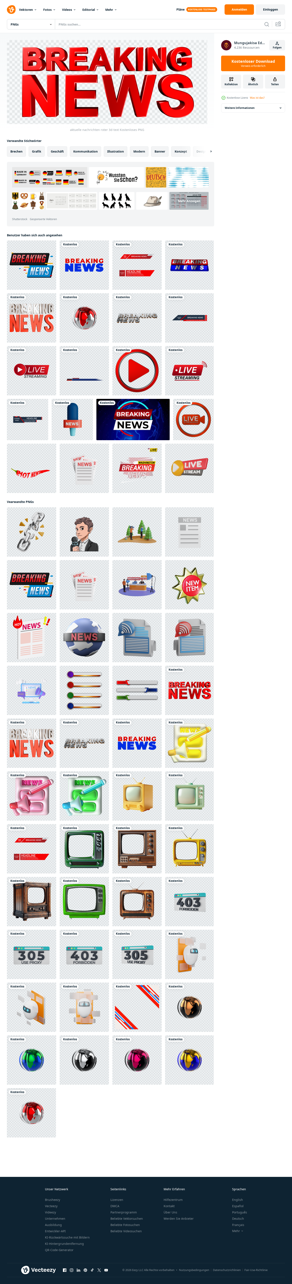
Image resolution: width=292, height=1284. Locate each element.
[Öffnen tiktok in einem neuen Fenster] (92, 1270)
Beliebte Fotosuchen (125, 1225)
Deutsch (238, 1218)
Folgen (277, 47)
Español (238, 1206)
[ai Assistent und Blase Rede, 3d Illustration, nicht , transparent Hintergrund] (189, 954)
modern (139, 151)
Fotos (47, 10)
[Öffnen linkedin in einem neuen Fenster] (78, 1270)
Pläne (180, 9)
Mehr (109, 10)
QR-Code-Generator (59, 1250)
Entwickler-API (55, 1231)
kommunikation (85, 151)
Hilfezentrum (173, 1200)
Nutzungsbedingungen (194, 1270)
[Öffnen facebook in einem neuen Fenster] (64, 1270)
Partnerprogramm (123, 1212)
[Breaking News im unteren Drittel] (84, 370)
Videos (67, 10)
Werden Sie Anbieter (179, 1218)
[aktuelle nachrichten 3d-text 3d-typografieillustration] (189, 265)
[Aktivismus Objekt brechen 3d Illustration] (31, 532)
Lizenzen (116, 1200)
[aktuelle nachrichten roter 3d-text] (189, 690)
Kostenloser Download (253, 63)
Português (239, 1212)
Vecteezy (51, 1206)
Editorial (88, 10)
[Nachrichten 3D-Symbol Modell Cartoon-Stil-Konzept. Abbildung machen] (189, 532)
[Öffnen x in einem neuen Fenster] (99, 1270)
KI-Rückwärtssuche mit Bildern (67, 1237)
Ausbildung (53, 1225)
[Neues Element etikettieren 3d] (189, 584)
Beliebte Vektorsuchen (126, 1218)
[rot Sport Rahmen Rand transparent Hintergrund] (137, 1007)
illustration (115, 151)
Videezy (50, 1212)
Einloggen (270, 9)
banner (160, 151)
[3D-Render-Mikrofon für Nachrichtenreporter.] (72, 419)
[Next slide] (207, 151)
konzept (181, 151)
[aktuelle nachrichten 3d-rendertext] (84, 265)
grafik (36, 151)
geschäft (57, 151)
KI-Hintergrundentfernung (64, 1244)
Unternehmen (55, 1218)
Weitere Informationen (240, 108)
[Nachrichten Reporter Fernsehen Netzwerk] (84, 532)
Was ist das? (257, 98)
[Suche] (266, 24)
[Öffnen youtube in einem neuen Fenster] (106, 1270)
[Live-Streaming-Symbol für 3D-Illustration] (189, 468)
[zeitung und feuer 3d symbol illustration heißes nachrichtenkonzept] (31, 637)
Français (238, 1225)
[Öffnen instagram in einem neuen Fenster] (71, 1270)
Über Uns (170, 1212)
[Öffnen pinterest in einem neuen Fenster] (85, 1270)
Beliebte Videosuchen (126, 1231)
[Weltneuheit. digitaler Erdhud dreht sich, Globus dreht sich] (133, 419)
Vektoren (26, 10)
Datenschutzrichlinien (227, 1270)
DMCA (114, 1206)
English (237, 1200)
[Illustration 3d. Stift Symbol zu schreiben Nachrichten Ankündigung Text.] (189, 743)
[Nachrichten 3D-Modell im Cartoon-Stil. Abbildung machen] (84, 468)
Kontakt (169, 1206)
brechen (16, 151)
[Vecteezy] (11, 9)
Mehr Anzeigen (189, 201)
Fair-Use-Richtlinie (256, 1270)
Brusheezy (52, 1200)
